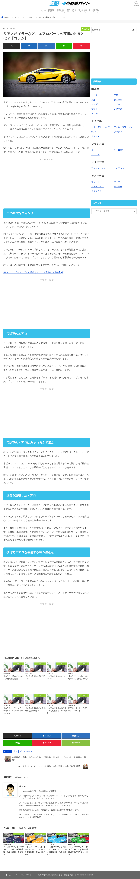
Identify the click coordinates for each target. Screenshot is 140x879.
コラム (74, 11)
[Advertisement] (46, 183)
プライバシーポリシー (24, 875)
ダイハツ (118, 100)
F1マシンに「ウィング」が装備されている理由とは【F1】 (32, 272)
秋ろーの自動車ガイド (67, 875)
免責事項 (41, 875)
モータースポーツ (84, 11)
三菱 (116, 95)
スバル (94, 113)
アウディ (118, 132)
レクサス (118, 109)
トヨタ (94, 95)
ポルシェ (95, 136)
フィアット (119, 168)
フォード (95, 182)
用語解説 (96, 11)
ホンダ (94, 104)
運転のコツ (61, 11)
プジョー (95, 154)
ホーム (43, 11)
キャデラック (97, 186)
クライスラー (97, 191)
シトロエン (119, 150)
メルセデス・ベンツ (100, 127)
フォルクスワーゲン (123, 127)
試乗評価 (51, 11)
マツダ (94, 109)
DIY (68, 11)
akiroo (22, 786)
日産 (93, 100)
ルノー (94, 150)
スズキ (117, 104)
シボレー (118, 186)
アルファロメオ (98, 168)
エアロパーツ (27, 751)
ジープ (117, 182)
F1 (17, 751)
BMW (93, 132)
